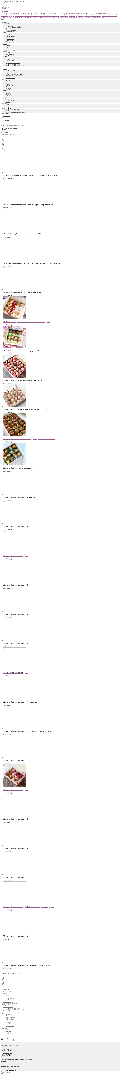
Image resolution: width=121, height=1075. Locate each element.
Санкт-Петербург (8, 13)
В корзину (9, 178)
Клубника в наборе (8, 1002)
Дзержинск (46, 17)
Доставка (5, 6)
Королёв (68, 17)
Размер (5, 56)
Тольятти (97, 13)
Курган (66, 16)
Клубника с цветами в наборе (13, 64)
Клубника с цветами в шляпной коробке (15, 65)
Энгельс (64, 17)
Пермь (73, 13)
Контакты (5, 8)
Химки (20, 17)
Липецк (61, 14)
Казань (37, 13)
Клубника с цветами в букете (13, 63)
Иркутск (115, 13)
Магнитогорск (112, 14)
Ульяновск (109, 13)
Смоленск (47, 16)
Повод (4, 32)
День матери (9, 37)
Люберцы (97, 17)
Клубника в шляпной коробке (13, 26)
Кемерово (28, 14)
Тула (81, 14)
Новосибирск (16, 13)
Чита (26, 16)
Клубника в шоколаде (11, 25)
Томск (19, 14)
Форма (5, 44)
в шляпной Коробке (11, 50)
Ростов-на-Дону (55, 13)
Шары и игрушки (10, 31)
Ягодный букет (7, 1036)
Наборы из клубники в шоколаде (14, 27)
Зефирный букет (7, 1000)
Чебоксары (65, 14)
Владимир (15, 16)
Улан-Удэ (103, 14)
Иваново (118, 14)
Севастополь (89, 14)
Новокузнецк (34, 14)
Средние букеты (10, 60)
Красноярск (64, 13)
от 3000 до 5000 (10, 998)
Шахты (41, 17)
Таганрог (25, 17)
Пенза (54, 14)
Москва (2, 13)
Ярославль (8, 14)
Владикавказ (79, 16)
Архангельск (31, 16)
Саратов (88, 13)
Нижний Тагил (21, 16)
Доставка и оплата (5, 1064)
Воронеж (70, 13)
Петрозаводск (99, 16)
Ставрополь (98, 14)
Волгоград (78, 13)
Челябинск (42, 13)
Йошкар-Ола (16, 17)
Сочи (93, 14)
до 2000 (8, 52)
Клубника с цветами (11, 30)
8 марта (8, 35)
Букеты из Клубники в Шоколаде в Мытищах (12, 1059)
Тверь (107, 14)
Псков (93, 17)
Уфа (61, 13)
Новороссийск (8, 17)
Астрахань (40, 14)
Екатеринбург (23, 13)
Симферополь (37, 16)
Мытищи (89, 17)
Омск (46, 13)
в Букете (8, 45)
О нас (4, 4)
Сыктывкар (30, 17)
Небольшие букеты (10, 59)
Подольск (84, 16)
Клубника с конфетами (8, 1005)
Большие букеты (10, 58)
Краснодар (83, 13)
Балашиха (71, 14)
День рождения (10, 39)
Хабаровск (3, 14)
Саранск (57, 16)
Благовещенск (58, 17)
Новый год (8, 41)
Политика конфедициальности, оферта (10, 1066)
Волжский (52, 16)
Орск (50, 17)
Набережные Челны (47, 14)
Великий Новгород (75, 17)
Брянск (2, 16)
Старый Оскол (83, 17)
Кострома (3, 17)
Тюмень (92, 13)
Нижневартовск (113, 16)
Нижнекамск (36, 17)
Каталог (5, 22)
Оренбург (23, 14)
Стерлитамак (106, 16)
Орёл (74, 16)
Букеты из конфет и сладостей (13, 28)
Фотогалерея (6, 66)
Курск (84, 14)
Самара (49, 13)
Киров (57, 14)
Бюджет (5, 51)
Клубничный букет (10, 23)
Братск (53, 17)
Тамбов (94, 16)
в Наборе (8, 47)
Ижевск (101, 13)
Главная (2, 125)
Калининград (77, 14)
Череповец (62, 16)
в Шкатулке (9, 49)
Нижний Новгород (31, 13)
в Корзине (8, 46)
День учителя (9, 40)
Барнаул (105, 13)
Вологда (71, 16)
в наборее (8, 1033)
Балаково (102, 17)
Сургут (10, 16)
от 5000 (8, 55)
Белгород (6, 16)
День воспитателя (10, 36)
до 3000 (8, 995)
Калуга (43, 16)
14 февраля (8, 34)
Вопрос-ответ (6, 7)
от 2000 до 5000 (10, 54)
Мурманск (89, 16)
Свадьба (8, 42)
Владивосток (14, 14)
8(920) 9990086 (4, 11)
